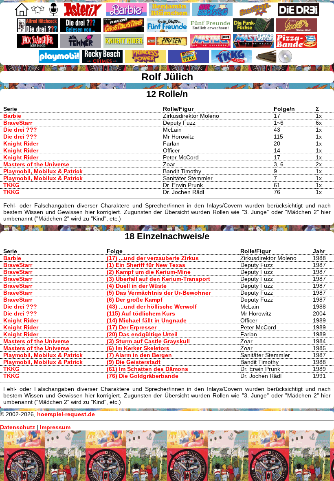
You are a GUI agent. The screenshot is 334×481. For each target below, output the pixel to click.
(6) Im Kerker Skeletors (138, 348)
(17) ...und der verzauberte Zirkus (153, 258)
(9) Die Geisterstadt (133, 362)
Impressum (55, 427)
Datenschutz (17, 427)
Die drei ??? (20, 129)
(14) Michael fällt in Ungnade (147, 320)
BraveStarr (17, 122)
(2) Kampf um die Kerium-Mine (149, 272)
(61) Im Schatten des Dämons (147, 369)
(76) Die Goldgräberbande (142, 376)
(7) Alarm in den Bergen (139, 355)
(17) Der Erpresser (131, 327)
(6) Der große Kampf (135, 299)
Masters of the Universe (36, 164)
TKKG (11, 185)
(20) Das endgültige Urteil (142, 334)
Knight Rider (20, 143)
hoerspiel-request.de (66, 414)
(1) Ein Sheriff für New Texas (146, 265)
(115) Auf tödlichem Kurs (141, 313)
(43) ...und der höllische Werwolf (152, 306)
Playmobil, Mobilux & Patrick (43, 171)
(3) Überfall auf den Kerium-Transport (158, 279)
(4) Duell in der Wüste (137, 285)
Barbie (12, 116)
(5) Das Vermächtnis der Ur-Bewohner (159, 292)
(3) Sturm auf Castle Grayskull (148, 341)
